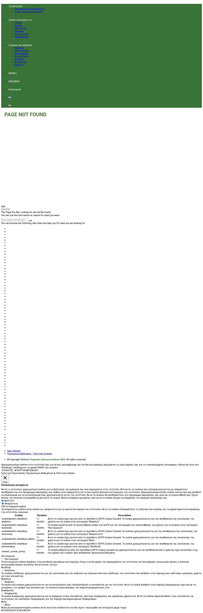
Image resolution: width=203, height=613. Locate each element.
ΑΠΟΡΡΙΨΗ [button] (21, 470)
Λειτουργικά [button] (8, 556)
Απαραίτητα (11, 503)
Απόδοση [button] (6, 567)
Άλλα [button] (4, 601)
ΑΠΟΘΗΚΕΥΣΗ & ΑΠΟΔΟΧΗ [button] (15, 610)
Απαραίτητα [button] (7, 500)
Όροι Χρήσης (14, 450)
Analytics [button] (6, 579)
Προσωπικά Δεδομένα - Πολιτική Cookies (29, 453)
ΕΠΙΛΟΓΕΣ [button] (7, 470)
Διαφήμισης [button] (7, 590)
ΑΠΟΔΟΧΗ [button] (32, 470)
